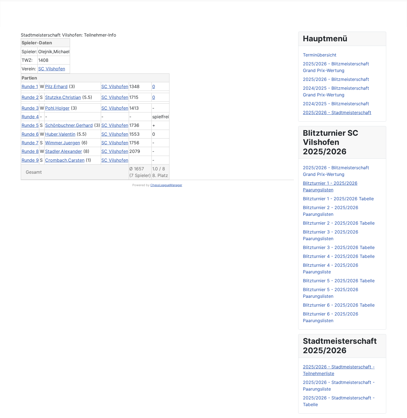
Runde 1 (30, 86)
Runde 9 (30, 160)
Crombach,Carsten (64, 160)
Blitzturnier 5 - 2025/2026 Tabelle (339, 280)
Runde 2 (30, 97)
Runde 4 (30, 116)
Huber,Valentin (60, 134)
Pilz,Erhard (56, 86)
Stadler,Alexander (63, 151)
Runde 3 (30, 108)
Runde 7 (30, 142)
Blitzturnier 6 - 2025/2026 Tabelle (339, 305)
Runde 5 (30, 125)
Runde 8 (30, 151)
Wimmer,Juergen (62, 142)
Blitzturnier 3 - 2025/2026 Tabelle (339, 247)
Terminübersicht (319, 55)
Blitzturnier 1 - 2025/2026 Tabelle (338, 198)
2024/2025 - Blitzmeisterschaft (336, 103)
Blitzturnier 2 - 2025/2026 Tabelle (339, 223)
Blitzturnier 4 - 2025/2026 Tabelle (339, 256)
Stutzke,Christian (63, 97)
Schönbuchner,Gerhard (69, 125)
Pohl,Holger (57, 108)
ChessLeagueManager (166, 185)
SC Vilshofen (51, 68)
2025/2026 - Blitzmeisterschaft (336, 79)
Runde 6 (30, 134)
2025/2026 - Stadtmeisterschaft (337, 112)
